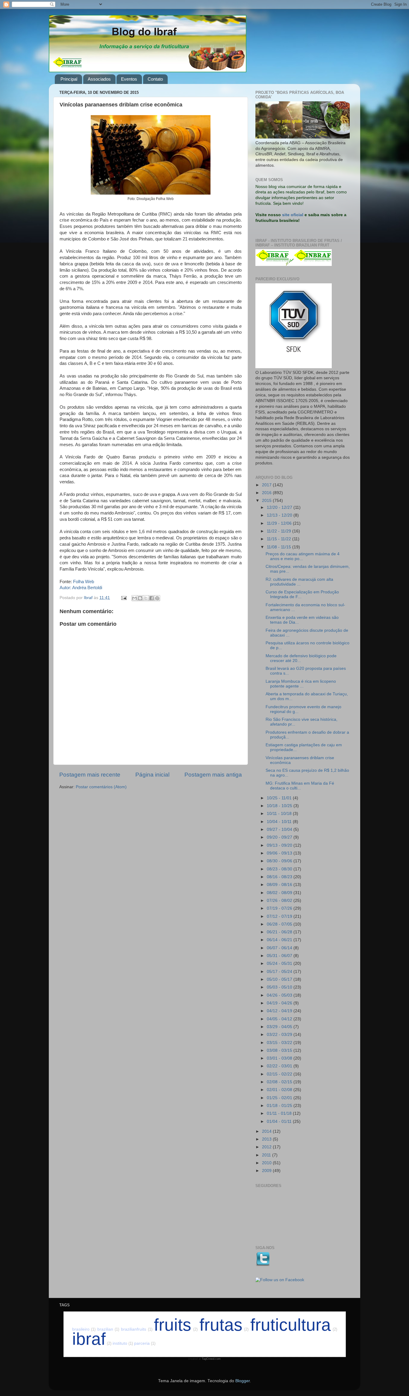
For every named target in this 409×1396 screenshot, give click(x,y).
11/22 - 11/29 (279, 531)
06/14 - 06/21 (280, 940)
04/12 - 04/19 (280, 1011)
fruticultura (293, 1324)
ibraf (91, 1338)
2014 (267, 1131)
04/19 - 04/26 (280, 1003)
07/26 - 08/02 (280, 900)
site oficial (292, 215)
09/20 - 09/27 (280, 837)
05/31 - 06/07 (280, 955)
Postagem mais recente (89, 774)
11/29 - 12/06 (280, 523)
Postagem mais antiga (213, 774)
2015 (267, 500)
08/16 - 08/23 (280, 877)
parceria (144, 1343)
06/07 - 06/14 (280, 948)
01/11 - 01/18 (280, 1113)
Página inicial (152, 774)
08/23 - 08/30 (280, 869)
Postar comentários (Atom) (101, 787)
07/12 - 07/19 (280, 916)
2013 (267, 1139)
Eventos (129, 79)
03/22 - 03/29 (280, 1034)
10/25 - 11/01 (280, 798)
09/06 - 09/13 (280, 853)
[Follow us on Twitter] (262, 1265)
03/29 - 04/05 (280, 1027)
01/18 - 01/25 (280, 1105)
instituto (123, 1343)
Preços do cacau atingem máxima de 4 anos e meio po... (303, 556)
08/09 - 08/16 (280, 884)
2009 (267, 1170)
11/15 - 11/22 (279, 539)
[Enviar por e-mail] (134, 598)
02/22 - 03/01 (280, 1066)
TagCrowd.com (211, 1358)
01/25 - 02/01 (280, 1098)
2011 (267, 1155)
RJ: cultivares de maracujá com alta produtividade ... (299, 581)
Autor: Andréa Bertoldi (81, 587)
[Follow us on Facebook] (279, 1280)
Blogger (242, 1381)
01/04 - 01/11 (280, 1121)
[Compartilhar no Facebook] (151, 598)
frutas (224, 1324)
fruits (176, 1324)
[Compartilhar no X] (146, 598)
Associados (99, 79)
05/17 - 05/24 (280, 971)
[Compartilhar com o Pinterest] (157, 598)
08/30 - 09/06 (280, 861)
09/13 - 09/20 (280, 845)
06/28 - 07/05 (280, 924)
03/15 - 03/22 (280, 1042)
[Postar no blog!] (140, 598)
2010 (267, 1163)
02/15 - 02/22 (280, 1074)
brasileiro (84, 1329)
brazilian (108, 1329)
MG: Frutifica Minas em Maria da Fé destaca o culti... (300, 785)
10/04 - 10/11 (280, 821)
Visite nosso (268, 215)
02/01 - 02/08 (280, 1089)
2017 (267, 485)
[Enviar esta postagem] (123, 597)
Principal (68, 79)
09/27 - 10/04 (280, 829)
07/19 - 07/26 (280, 908)
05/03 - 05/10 (280, 987)
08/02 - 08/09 (280, 892)
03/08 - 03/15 (280, 1050)
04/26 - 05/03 (280, 995)
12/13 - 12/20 (280, 515)
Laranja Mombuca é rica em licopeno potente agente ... (301, 683)
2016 (267, 493)
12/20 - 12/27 (280, 507)
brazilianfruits (136, 1329)
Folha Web (83, 581)
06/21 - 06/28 (280, 932)
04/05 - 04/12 (280, 1019)
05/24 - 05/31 (280, 963)
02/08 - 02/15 (280, 1082)
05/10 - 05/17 (280, 979)
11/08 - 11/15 (279, 547)
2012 (267, 1147)
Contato (155, 79)
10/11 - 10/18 (280, 813)
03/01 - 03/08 (280, 1058)
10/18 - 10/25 (280, 806)
